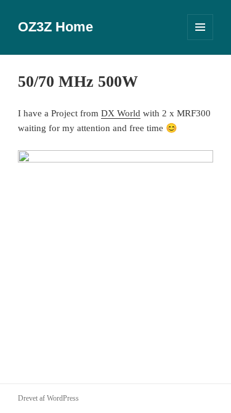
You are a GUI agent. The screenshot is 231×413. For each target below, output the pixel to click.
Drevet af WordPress (48, 398)
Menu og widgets (200, 39)
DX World (120, 113)
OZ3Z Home (55, 26)
